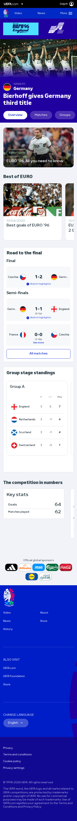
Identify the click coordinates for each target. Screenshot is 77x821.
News (6, 621)
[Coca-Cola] (65, 567)
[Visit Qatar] (45, 576)
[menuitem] (23, 13)
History (8, 629)
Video (7, 613)
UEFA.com (9, 668)
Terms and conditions (17, 754)
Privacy (8, 748)
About (44, 613)
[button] (65, 13)
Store (43, 621)
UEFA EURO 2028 (6, 13)
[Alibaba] (25, 567)
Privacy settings (13, 768)
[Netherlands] (15, 420)
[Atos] (38, 567)
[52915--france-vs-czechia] (38, 335)
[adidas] (11, 567)
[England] (15, 407)
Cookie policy (12, 761)
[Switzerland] (15, 445)
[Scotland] (15, 432)
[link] (18, 13)
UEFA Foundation (14, 676)
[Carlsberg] (52, 567)
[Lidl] (31, 576)
